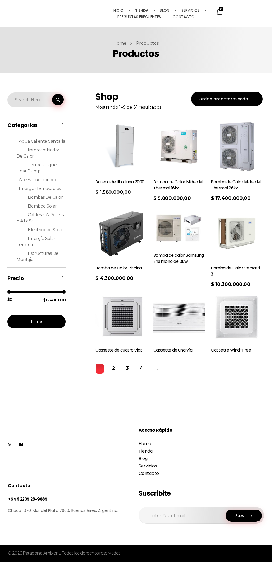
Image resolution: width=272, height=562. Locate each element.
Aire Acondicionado (38, 179)
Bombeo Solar (42, 206)
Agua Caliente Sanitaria (42, 141)
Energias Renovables (40, 188)
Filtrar (36, 321)
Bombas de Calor (45, 197)
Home (119, 43)
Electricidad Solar (45, 229)
